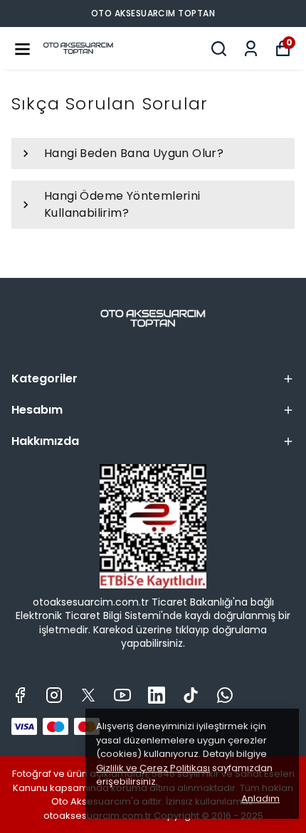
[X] (88, 695)
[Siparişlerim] (251, 49)
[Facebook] (19, 695)
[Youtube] (122, 695)
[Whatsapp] (224, 695)
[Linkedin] (156, 695)
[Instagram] (54, 695)
